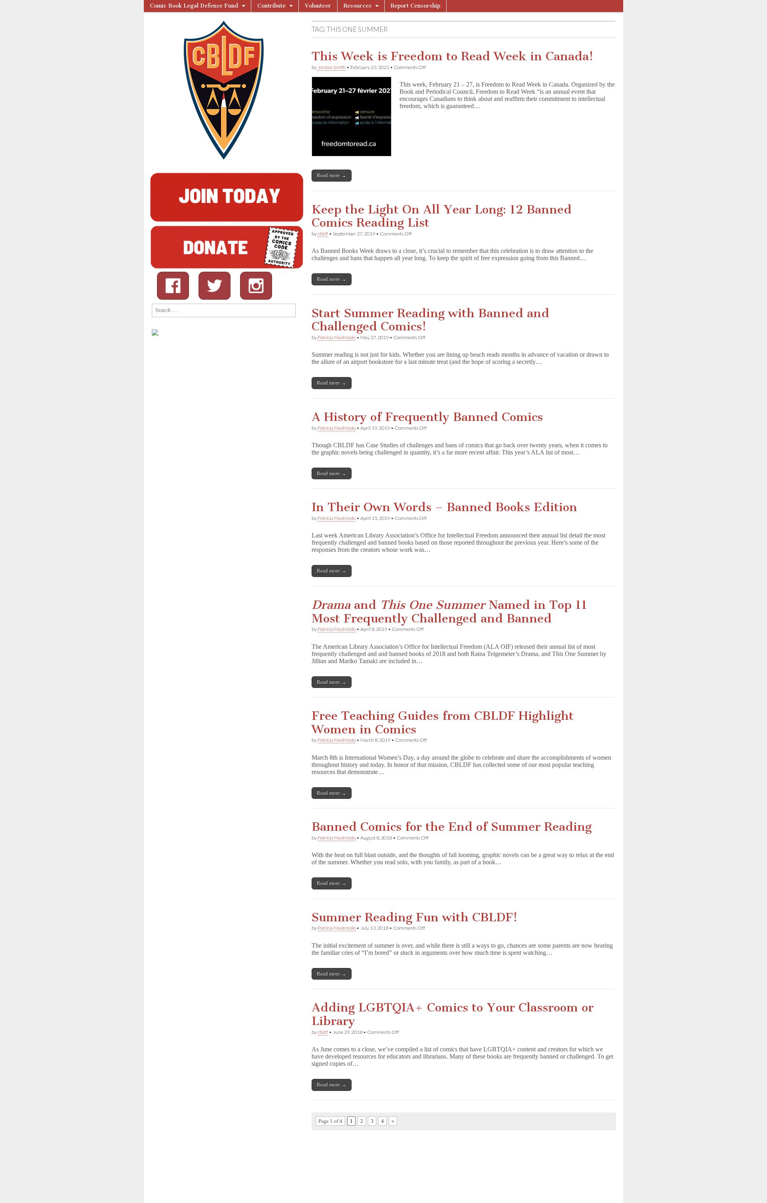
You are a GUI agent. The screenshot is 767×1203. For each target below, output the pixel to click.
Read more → (331, 175)
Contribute (271, 5)
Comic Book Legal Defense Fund (194, 5)
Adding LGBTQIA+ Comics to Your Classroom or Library (453, 1014)
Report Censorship (415, 5)
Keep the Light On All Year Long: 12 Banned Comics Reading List (442, 216)
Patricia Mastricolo (337, 337)
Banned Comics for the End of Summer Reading (452, 827)
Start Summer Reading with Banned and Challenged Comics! (430, 320)
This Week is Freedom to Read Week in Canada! (452, 56)
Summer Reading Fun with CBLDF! (414, 917)
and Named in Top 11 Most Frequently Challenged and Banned (449, 612)
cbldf (323, 234)
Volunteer (318, 5)
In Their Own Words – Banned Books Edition (444, 507)
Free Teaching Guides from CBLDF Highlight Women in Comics (443, 723)
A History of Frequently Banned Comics (427, 417)
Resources (358, 5)
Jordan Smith (332, 67)
